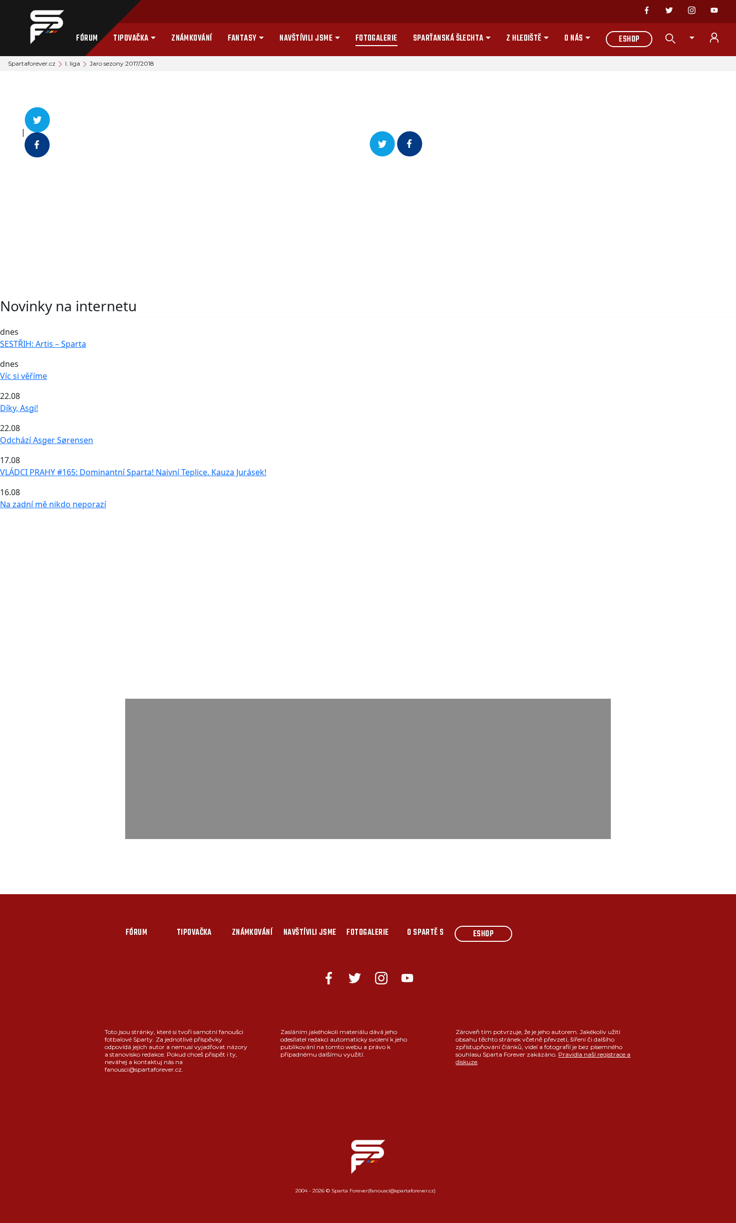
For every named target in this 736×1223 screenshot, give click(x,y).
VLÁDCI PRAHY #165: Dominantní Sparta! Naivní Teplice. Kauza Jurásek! (133, 472)
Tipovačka (130, 38)
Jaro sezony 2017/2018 (122, 63)
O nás (573, 38)
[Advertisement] (300, 227)
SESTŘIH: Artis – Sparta (43, 343)
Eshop (629, 39)
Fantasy (242, 38)
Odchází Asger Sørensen (46, 440)
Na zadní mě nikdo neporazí (53, 504)
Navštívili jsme (305, 38)
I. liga (72, 63)
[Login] (720, 37)
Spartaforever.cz (32, 63)
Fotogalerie (376, 38)
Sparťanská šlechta (448, 38)
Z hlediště (524, 38)
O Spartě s (425, 932)
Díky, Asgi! (19, 408)
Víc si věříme (23, 375)
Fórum (87, 38)
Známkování (191, 38)
